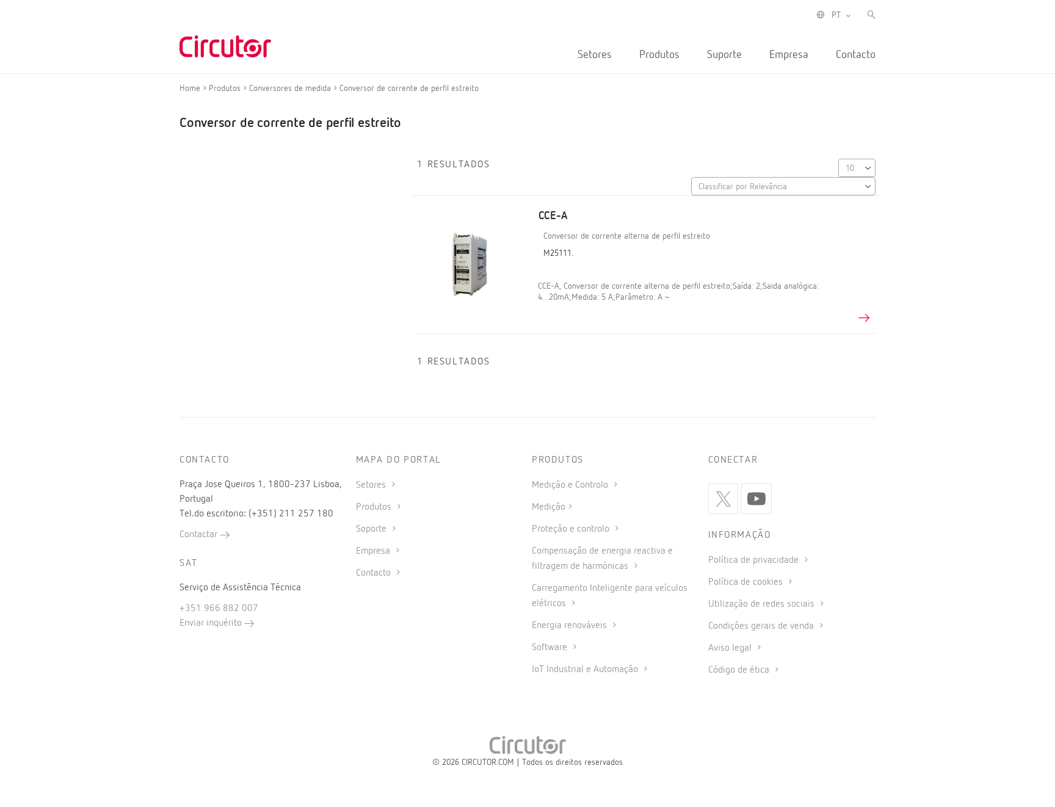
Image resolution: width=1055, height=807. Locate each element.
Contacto (856, 54)
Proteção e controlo (572, 529)
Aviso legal (731, 648)
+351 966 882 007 (218, 608)
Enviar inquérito (211, 623)
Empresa (788, 54)
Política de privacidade (754, 560)
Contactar (199, 535)
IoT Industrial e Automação (586, 670)
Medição (548, 507)
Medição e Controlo (571, 485)
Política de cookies (746, 582)
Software (551, 648)
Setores (595, 54)
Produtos (659, 54)
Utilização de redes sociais (762, 604)
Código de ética (740, 670)
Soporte (372, 529)
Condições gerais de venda (762, 626)
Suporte (724, 54)
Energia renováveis (570, 626)
